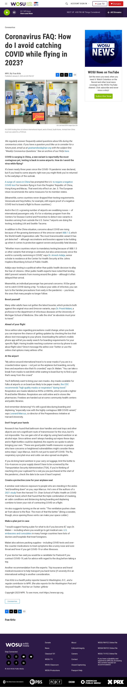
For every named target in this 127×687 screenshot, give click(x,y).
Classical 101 (50, 654)
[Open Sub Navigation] (89, 4)
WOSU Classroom (52, 665)
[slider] (18, 12)
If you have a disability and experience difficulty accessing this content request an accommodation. (110, 662)
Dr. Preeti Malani (64, 308)
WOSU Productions (52, 670)
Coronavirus (10, 27)
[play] (7, 12)
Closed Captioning (78, 665)
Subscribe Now (103, 96)
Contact (74, 659)
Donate (117, 3)
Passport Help (76, 670)
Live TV (101, 3)
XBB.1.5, (66, 232)
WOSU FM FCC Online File (107, 643)
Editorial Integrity (78, 648)
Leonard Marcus (18, 413)
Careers (74, 654)
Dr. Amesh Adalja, (56, 255)
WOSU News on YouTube (103, 72)
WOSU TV (49, 659)
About (73, 643)
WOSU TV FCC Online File (107, 654)
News (47, 648)
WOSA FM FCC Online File (107, 648)
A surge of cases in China (17, 182)
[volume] (14, 12)
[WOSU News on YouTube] (103, 48)
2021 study (10, 492)
